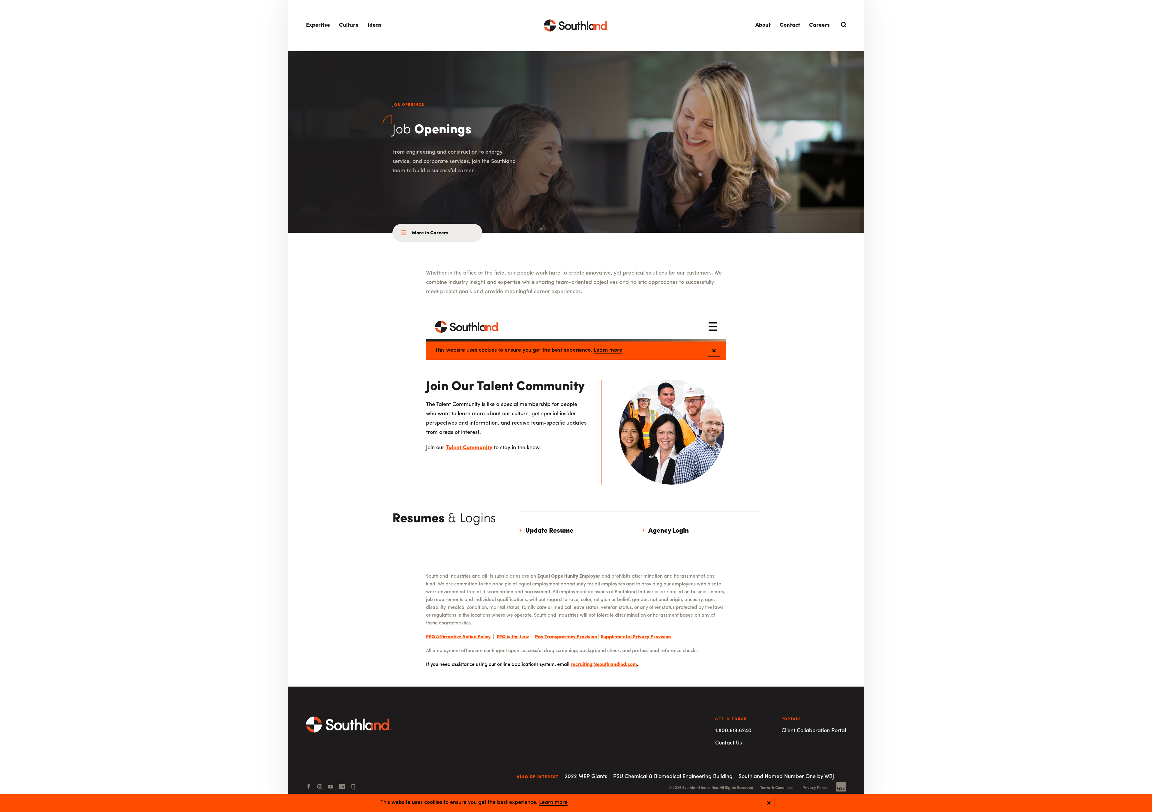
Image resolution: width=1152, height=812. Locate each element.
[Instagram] (319, 787)
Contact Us (728, 743)
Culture (348, 25)
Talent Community (469, 448)
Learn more (553, 802)
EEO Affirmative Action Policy (458, 637)
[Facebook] (308, 787)
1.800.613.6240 (733, 731)
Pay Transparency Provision (566, 637)
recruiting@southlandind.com (604, 664)
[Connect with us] (353, 787)
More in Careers (430, 233)
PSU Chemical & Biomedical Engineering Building (673, 777)
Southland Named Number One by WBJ (786, 777)
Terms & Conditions (777, 788)
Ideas (375, 25)
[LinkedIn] (342, 787)
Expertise (318, 25)
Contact (790, 25)
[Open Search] (842, 24)
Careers (819, 25)
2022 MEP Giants (586, 777)
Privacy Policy (814, 788)
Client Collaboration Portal (814, 731)
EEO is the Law (512, 637)
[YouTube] (330, 787)
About (763, 25)
